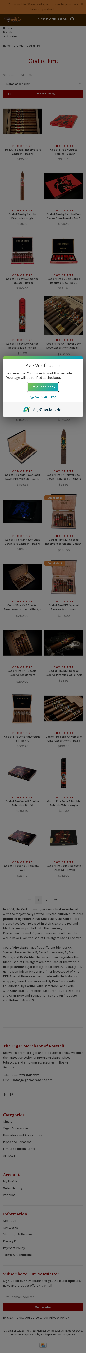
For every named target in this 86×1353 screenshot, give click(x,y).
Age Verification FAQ (43, 397)
